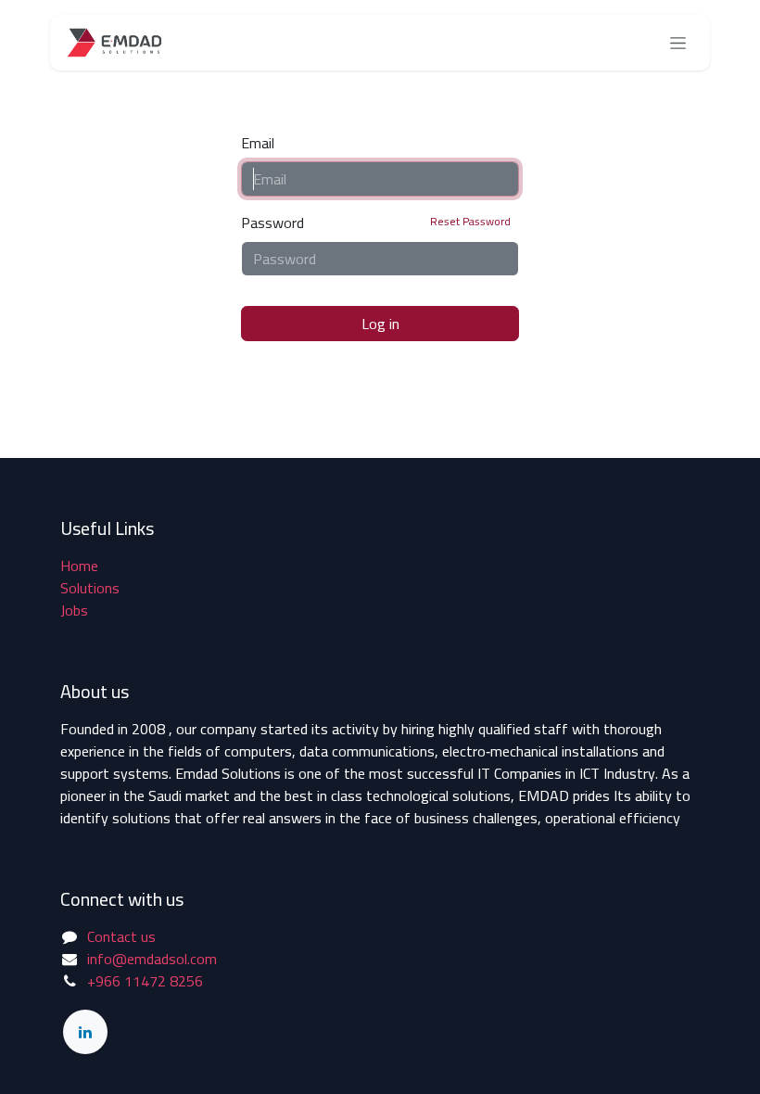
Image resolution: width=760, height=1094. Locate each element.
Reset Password (470, 221)
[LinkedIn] (85, 1032)
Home (79, 565)
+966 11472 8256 (145, 981)
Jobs (74, 610)
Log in (380, 323)
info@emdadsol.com (152, 959)
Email (257, 143)
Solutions (90, 588)
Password (376, 222)
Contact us (121, 936)
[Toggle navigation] (678, 42)
